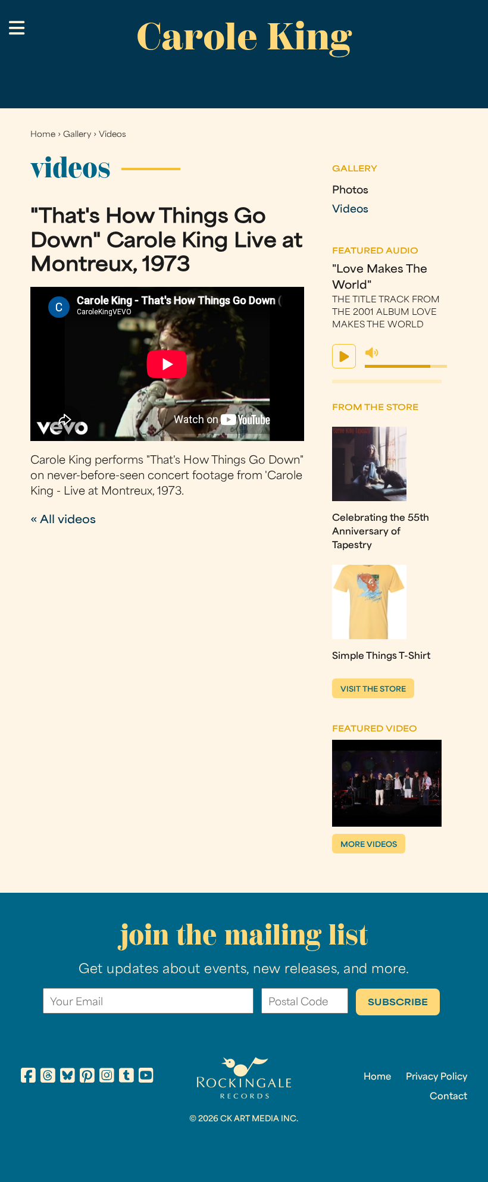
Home (42, 135)
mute (372, 353)
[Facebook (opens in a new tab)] (28, 1077)
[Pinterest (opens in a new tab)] (87, 1077)
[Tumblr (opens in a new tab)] (126, 1077)
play (344, 356)
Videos (112, 135)
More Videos (368, 845)
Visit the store (373, 689)
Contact (448, 1097)
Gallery (77, 135)
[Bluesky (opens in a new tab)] (67, 1077)
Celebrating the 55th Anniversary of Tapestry (380, 532)
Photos (350, 191)
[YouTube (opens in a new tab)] (146, 1077)
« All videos (63, 520)
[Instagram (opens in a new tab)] (106, 1077)
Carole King (244, 36)
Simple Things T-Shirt (381, 656)
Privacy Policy (436, 1077)
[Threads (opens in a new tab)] (47, 1077)
